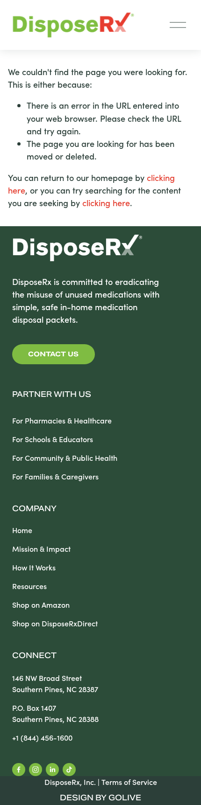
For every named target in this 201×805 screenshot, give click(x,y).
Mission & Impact (41, 549)
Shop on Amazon (41, 605)
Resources (29, 586)
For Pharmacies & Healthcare (62, 420)
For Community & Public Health (64, 458)
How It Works (34, 567)
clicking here (106, 202)
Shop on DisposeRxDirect (55, 623)
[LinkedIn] (52, 769)
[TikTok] (69, 769)
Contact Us (53, 354)
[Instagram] (35, 769)
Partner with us (51, 395)
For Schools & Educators (52, 439)
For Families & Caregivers (55, 476)
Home (22, 530)
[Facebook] (18, 769)
